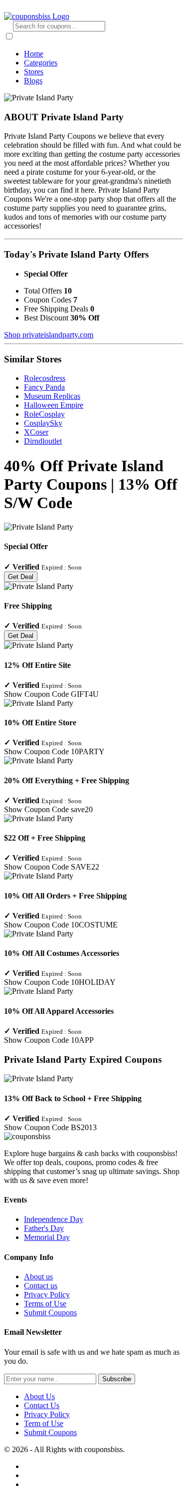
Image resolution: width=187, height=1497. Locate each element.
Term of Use (43, 1423)
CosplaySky (43, 423)
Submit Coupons (50, 1312)
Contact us (40, 1285)
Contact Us (41, 1405)
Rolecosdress (44, 378)
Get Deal (20, 577)
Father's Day (44, 1228)
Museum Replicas (52, 396)
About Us (39, 1396)
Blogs (33, 80)
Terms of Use (45, 1303)
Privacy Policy (47, 1294)
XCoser (36, 432)
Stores (33, 71)
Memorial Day (47, 1237)
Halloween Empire (53, 405)
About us (38, 1276)
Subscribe (116, 1379)
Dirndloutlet (43, 441)
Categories (40, 62)
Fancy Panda (44, 387)
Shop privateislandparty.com (48, 334)
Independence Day (53, 1219)
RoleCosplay (44, 414)
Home (33, 53)
